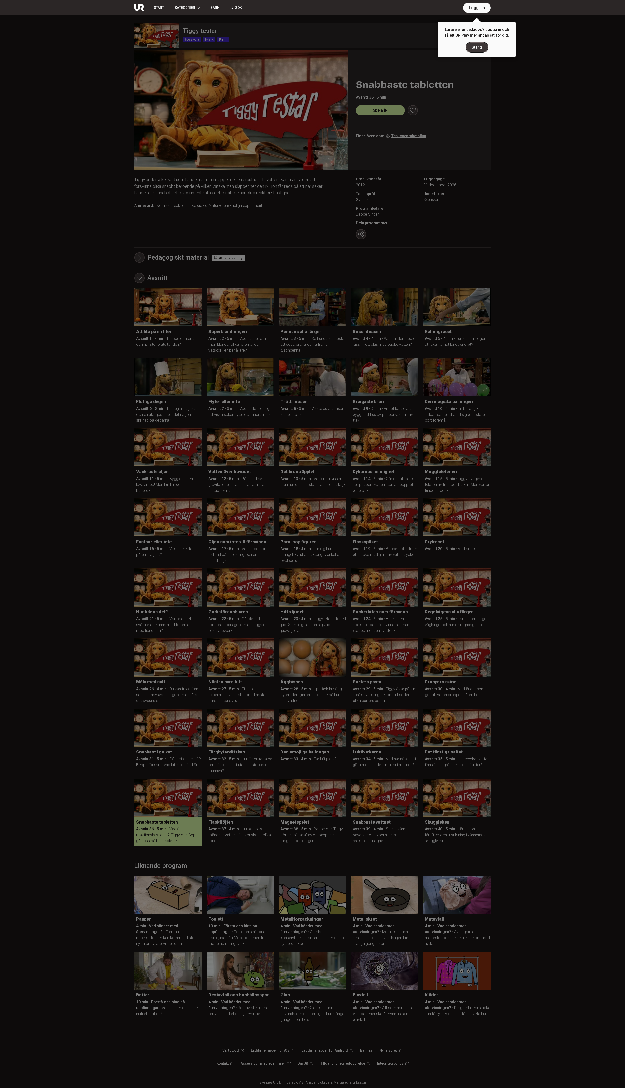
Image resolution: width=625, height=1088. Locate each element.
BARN (214, 8)
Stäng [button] (477, 47)
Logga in (477, 7)
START (159, 8)
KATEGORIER (185, 8)
